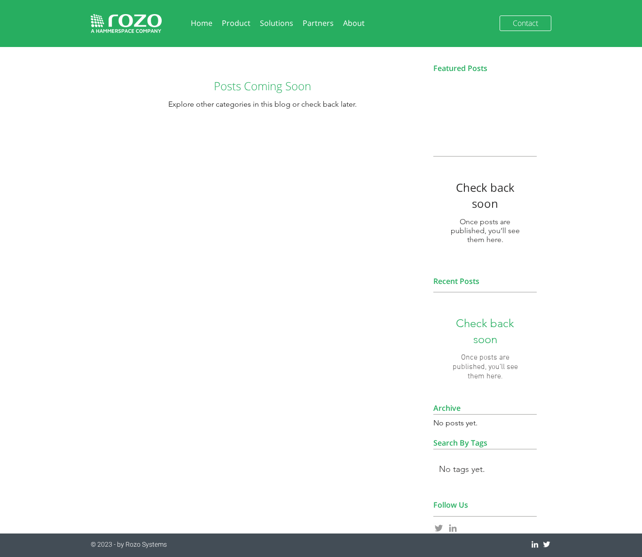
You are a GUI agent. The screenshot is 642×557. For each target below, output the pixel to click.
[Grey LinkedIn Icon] (452, 528)
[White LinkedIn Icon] (535, 544)
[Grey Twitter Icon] (438, 528)
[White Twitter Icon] (546, 544)
